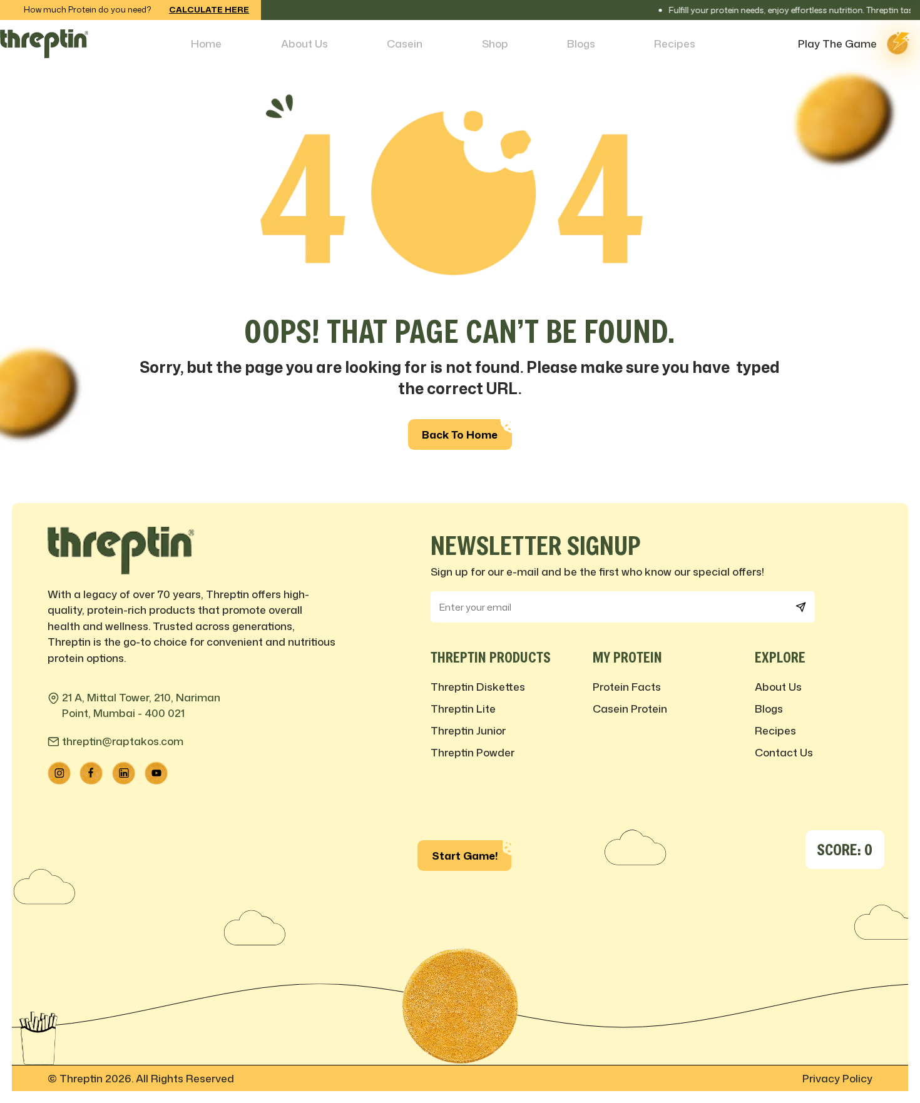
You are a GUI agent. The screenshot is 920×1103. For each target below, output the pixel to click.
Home (206, 43)
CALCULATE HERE (209, 9)
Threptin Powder (472, 752)
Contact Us (784, 752)
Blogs (581, 43)
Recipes (674, 43)
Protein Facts (627, 686)
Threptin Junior (468, 730)
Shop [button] (495, 43)
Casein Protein (630, 708)
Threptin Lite (463, 708)
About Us (304, 43)
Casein (404, 43)
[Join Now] (800, 606)
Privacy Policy (837, 1077)
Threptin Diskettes (478, 686)
